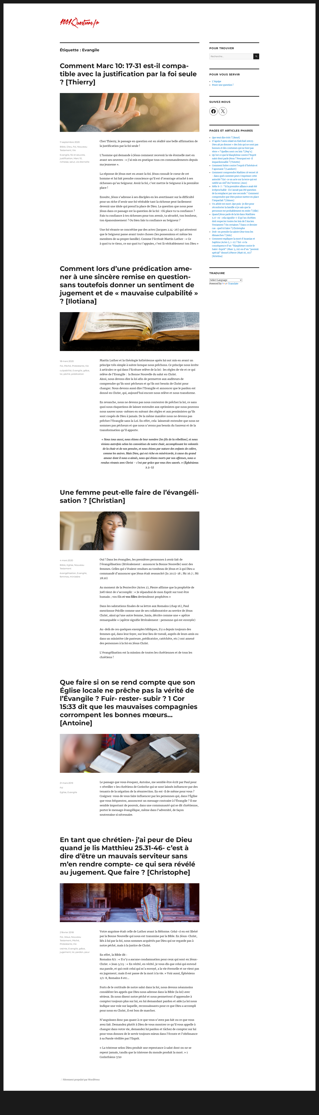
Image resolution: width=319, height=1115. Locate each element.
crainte (63, 948)
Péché (67, 365)
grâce (86, 370)
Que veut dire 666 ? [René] (226, 137)
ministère (75, 576)
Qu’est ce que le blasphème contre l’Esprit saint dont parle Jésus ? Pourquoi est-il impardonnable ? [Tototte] (234, 158)
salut (72, 161)
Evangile (64, 154)
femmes (64, 576)
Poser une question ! (223, 85)
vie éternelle (82, 161)
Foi (74, 146)
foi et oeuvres (77, 154)
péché (66, 374)
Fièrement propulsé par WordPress (81, 1079)
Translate (233, 283)
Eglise (70, 565)
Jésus (67, 937)
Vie (74, 150)
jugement (65, 952)
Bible (63, 146)
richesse (64, 161)
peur (87, 952)
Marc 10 (78, 158)
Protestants (78, 365)
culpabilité (66, 370)
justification (66, 158)
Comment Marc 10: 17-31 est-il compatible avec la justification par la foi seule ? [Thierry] (128, 74)
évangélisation (68, 573)
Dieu (69, 146)
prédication (77, 374)
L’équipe (216, 81)
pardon (79, 952)
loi (61, 374)
